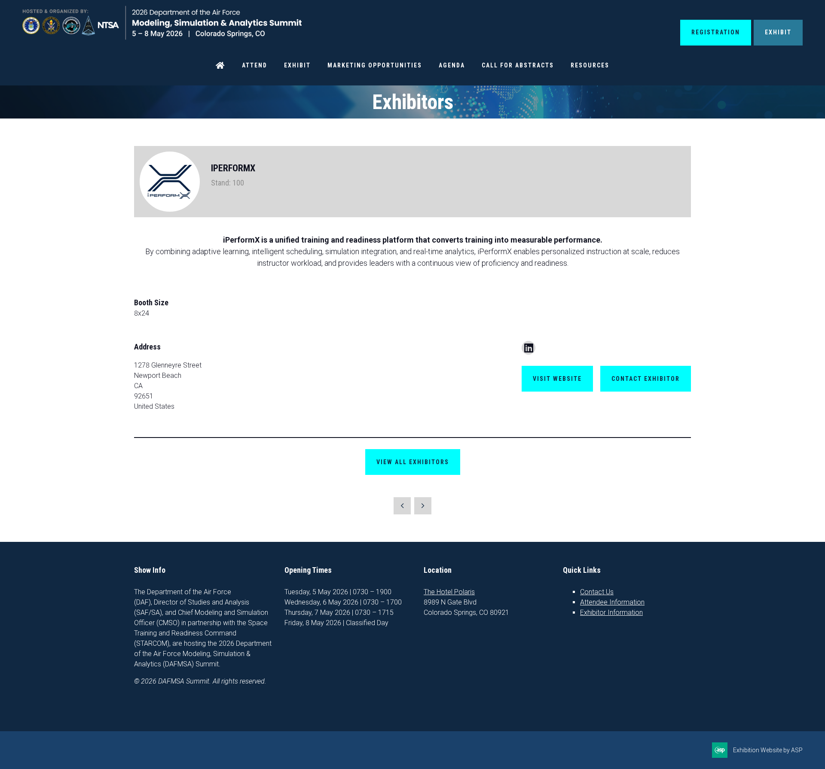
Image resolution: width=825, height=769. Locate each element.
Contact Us (597, 592)
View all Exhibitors (412, 462)
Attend (254, 65)
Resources (590, 65)
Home (220, 65)
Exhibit (778, 32)
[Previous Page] (402, 505)
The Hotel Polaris (449, 592)
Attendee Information (612, 602)
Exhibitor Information (611, 612)
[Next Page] (422, 505)
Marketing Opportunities (374, 65)
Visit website (557, 378)
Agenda (452, 65)
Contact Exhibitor (645, 378)
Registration (715, 32)
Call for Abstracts (518, 65)
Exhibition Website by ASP (768, 750)
